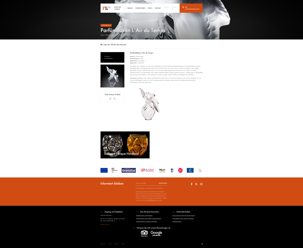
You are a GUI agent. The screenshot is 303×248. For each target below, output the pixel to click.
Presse (110, 243)
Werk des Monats (110, 35)
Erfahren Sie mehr (105, 224)
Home (102, 35)
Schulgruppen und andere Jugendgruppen (148, 218)
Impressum (103, 243)
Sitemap (116, 243)
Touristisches (140, 8)
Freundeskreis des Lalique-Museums (183, 218)
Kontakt (158, 8)
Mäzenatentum (176, 221)
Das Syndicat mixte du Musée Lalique (183, 215)
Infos (150, 8)
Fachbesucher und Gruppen (144, 215)
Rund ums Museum (117, 8)
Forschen (174, 8)
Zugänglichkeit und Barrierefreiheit (146, 221)
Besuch (130, 8)
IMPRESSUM (151, 200)
